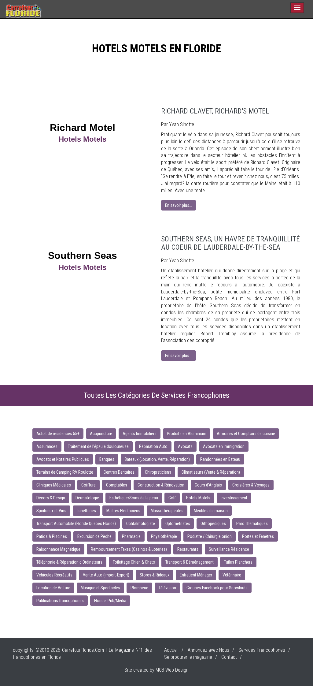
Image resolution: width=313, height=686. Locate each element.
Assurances (46, 446)
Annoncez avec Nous (208, 650)
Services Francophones (261, 650)
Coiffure (88, 485)
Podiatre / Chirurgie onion (209, 536)
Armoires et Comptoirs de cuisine (246, 433)
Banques (106, 459)
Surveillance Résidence (229, 549)
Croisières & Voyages (251, 485)
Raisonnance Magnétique (58, 549)
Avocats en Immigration (224, 446)
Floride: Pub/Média (110, 600)
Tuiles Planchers (238, 562)
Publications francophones (60, 600)
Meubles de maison (211, 510)
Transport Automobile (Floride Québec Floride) (76, 523)
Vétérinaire (232, 574)
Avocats (185, 446)
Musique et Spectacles (100, 587)
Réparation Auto (153, 446)
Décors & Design (50, 497)
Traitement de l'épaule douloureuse (98, 446)
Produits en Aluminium (186, 433)
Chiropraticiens (158, 472)
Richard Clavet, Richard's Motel (215, 111)
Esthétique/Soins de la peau (133, 497)
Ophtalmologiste (140, 523)
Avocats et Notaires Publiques (62, 459)
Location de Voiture (53, 587)
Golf (172, 497)
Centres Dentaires (119, 472)
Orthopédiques (213, 523)
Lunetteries (86, 510)
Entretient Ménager (196, 574)
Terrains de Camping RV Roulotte (64, 472)
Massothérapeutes (167, 510)
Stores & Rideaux (154, 574)
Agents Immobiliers (139, 433)
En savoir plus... (178, 205)
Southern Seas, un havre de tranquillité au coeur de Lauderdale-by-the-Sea (230, 243)
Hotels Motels (198, 497)
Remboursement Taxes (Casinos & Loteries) (129, 549)
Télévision (167, 587)
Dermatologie (87, 497)
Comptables (116, 485)
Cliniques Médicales (53, 485)
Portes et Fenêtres (258, 536)
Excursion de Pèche (94, 536)
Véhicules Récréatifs (54, 574)
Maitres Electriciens (123, 510)
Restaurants (187, 549)
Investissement (234, 497)
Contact (229, 657)
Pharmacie (131, 536)
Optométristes (177, 523)
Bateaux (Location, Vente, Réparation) (157, 459)
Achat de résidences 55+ (57, 433)
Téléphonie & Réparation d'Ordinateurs (69, 562)
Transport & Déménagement (189, 562)
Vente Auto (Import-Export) (106, 574)
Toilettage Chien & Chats (134, 562)
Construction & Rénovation (161, 485)
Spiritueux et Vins (51, 510)
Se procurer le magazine (188, 657)
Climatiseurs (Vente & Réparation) (211, 472)
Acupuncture (101, 433)
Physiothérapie (164, 536)
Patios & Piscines (51, 536)
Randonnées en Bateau (220, 459)
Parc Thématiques (252, 523)
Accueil (171, 650)
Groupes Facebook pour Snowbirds (217, 587)
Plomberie (139, 587)
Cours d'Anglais (208, 485)
